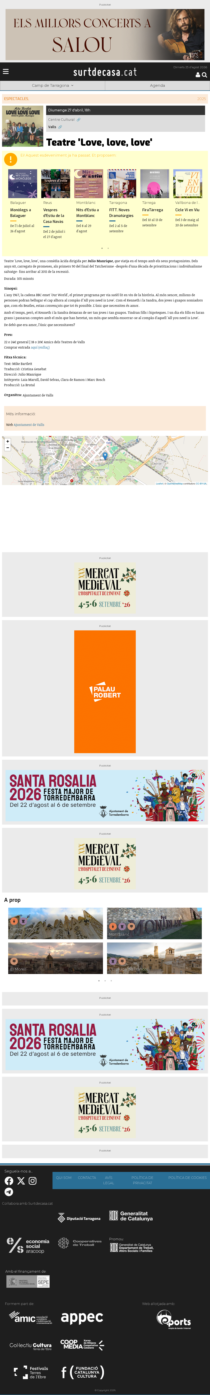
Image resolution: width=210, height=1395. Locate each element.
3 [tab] (111, 980)
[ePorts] (174, 1320)
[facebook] (9, 1183)
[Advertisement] (105, 517)
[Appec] (82, 1320)
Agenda (157, 85)
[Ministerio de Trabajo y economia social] (28, 1284)
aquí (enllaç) (40, 347)
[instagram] (33, 1183)
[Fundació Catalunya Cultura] (82, 1374)
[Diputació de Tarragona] (79, 1220)
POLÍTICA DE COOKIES (187, 1178)
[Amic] (31, 1320)
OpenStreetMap (175, 483)
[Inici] (105, 71)
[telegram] (9, 1194)
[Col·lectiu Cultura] (31, 1347)
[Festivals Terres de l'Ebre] (31, 1374)
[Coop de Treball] (80, 1247)
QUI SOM (64, 1178)
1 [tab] (102, 248)
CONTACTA (87, 1178)
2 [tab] (108, 248)
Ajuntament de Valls (29, 424)
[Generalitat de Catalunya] (131, 1220)
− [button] (7, 447)
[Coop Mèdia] (82, 1347)
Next (199, 210)
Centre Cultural (61, 120)
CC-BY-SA (201, 483)
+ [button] (7, 441)
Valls (52, 127)
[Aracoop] (28, 1247)
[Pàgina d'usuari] (198, 76)
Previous (11, 210)
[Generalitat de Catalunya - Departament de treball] (131, 1252)
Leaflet (159, 483)
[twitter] (21, 1183)
